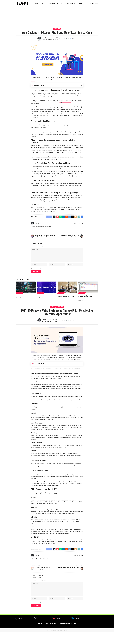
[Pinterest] (56, 618)
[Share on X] (66, 39)
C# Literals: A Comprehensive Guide (24, 295)
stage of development (65, 102)
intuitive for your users (68, 197)
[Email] (75, 217)
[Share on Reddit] (66, 217)
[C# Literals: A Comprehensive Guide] (26, 287)
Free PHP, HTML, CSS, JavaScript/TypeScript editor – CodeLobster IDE (85, 296)
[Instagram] (81, 223)
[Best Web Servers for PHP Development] (46, 287)
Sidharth (44, 37)
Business (53, 306)
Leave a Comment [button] (36, 577)
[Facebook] (79, 223)
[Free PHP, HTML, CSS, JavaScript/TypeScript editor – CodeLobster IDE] (88, 287)
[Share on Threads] (72, 217)
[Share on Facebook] (64, 39)
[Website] (77, 223)
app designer (36, 145)
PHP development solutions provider (57, 406)
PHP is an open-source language (39, 396)
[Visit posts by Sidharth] (39, 39)
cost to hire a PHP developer (74, 481)
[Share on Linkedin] (63, 217)
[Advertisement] (57, 16)
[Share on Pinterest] (57, 217)
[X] (38, 618)
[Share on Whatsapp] (60, 217)
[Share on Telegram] (69, 217)
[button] (83, 3)
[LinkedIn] (82, 223)
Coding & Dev (57, 28)
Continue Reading (4, 611)
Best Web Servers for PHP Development (46, 295)
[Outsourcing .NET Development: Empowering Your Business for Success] (67, 287)
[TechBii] (22, 3)
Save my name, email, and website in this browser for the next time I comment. (47, 268)
